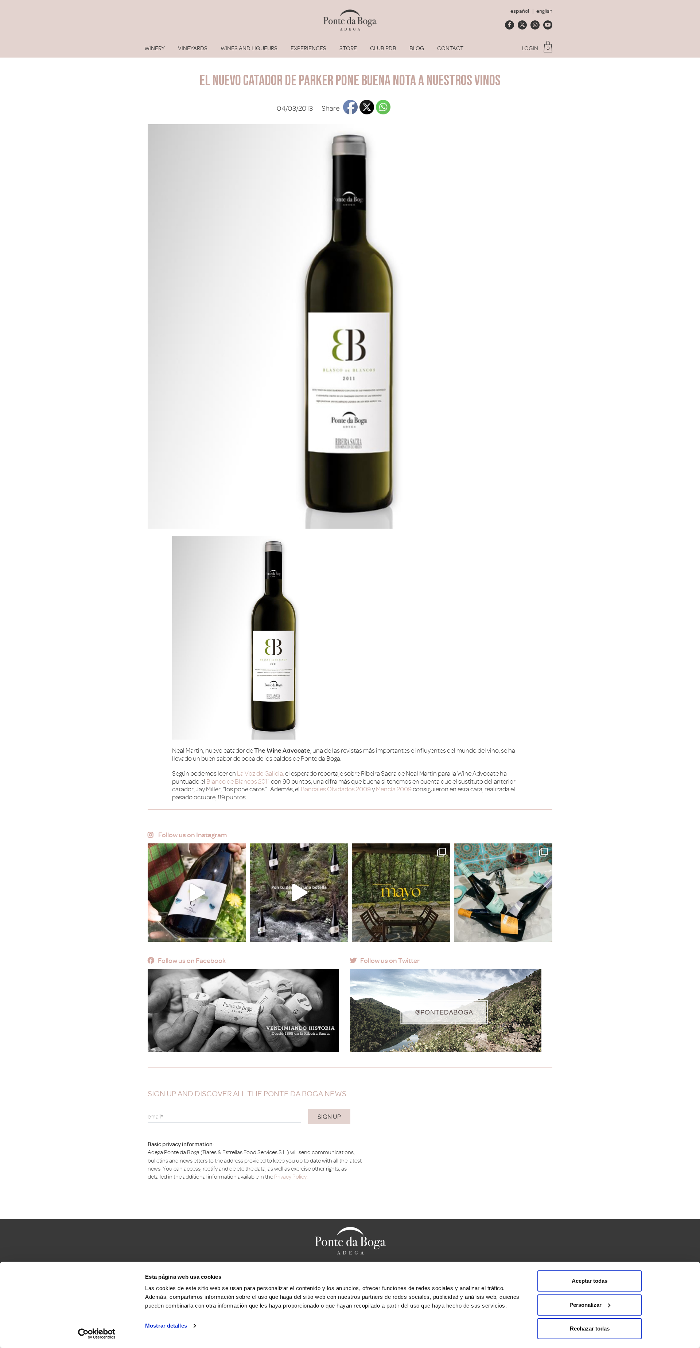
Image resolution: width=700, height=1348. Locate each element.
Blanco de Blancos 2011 (238, 781)
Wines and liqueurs (249, 48)
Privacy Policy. (291, 1176)
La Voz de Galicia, (260, 773)
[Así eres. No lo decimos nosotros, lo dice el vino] (299, 892)
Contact (450, 48)
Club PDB (383, 48)
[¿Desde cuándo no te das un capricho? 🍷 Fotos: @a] (503, 892)
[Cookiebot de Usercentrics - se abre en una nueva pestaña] (97, 1333)
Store (348, 48)
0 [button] (548, 48)
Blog (416, 48)
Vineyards (192, 48)
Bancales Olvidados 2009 (336, 789)
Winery (154, 48)
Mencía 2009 (394, 789)
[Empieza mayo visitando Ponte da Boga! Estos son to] (401, 892)
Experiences (308, 48)
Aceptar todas (589, 1281)
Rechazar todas (590, 1328)
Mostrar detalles (166, 1325)
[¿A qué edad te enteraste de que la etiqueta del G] (197, 892)
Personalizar (585, 1305)
